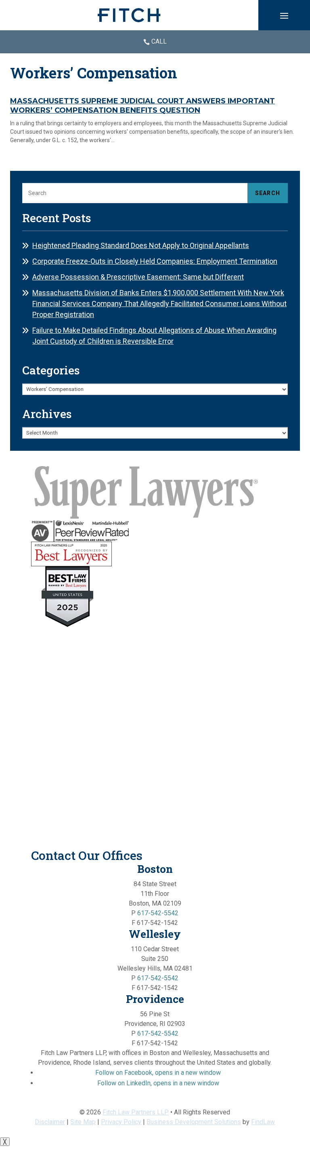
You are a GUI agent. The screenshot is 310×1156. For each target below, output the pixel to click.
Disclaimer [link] (50, 1122)
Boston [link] (155, 869)
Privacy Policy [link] (121, 1122)
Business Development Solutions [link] (194, 1122)
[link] (129, 15)
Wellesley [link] (155, 934)
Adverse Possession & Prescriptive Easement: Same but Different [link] (138, 277)
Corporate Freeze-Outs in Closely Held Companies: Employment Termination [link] (154, 261)
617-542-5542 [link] (157, 913)
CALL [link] (159, 41)
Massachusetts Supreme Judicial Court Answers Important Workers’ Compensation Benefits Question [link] (142, 106)
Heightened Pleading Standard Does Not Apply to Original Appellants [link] (140, 245)
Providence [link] (155, 999)
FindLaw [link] (263, 1122)
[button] (284, 15)
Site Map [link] (83, 1122)
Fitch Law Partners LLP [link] (136, 1112)
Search (267, 193)
